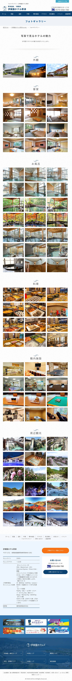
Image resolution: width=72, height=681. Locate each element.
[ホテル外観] (13, 71)
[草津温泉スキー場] (13, 520)
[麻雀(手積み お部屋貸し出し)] (57, 400)
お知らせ (55, 536)
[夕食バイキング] (13, 295)
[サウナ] (35, 266)
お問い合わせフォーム (55, 572)
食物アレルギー (36, 675)
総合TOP (6, 27)
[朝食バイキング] (13, 326)
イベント (60, 14)
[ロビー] (13, 415)
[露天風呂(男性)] (13, 206)
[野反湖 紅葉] (13, 505)
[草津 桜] (57, 460)
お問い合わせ (39, 539)
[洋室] (13, 131)
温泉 (20, 14)
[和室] (13, 146)
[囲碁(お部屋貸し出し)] (13, 400)
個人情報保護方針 (15, 673)
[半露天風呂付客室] (13, 101)
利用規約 (47, 673)
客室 (12, 14)
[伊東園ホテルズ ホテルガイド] (36, 622)
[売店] (13, 370)
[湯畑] (13, 445)
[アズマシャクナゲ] (13, 475)
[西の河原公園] (13, 490)
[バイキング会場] (57, 341)
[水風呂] (13, 266)
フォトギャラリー (26, 539)
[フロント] (57, 385)
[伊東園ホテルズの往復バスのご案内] (58, 630)
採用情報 (41, 673)
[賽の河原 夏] (57, 475)
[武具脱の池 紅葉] (57, 505)
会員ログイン (61, 1)
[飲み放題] (57, 310)
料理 (28, 14)
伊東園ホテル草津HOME (19, 27)
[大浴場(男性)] (13, 175)
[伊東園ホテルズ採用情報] (58, 622)
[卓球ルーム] (57, 370)
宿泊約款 (23, 673)
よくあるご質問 (64, 673)
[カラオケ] (35, 370)
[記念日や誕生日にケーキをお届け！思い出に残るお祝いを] (36, 630)
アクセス (44, 14)
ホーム (4, 14)
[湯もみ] (35, 460)
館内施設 (36, 14)
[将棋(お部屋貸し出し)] (35, 400)
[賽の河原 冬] (57, 490)
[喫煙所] (35, 415)
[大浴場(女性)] (13, 190)
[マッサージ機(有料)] (57, 415)
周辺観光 (52, 14)
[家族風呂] (13, 251)
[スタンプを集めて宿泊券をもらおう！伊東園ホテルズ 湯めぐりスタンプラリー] (13, 622)
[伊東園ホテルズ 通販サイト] (13, 630)
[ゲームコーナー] (13, 385)
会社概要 (6, 673)
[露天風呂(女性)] (35, 206)
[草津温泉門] (13, 460)
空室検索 (68, 14)
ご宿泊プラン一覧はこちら (55, 550)
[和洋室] (13, 116)
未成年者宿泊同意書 (32, 673)
